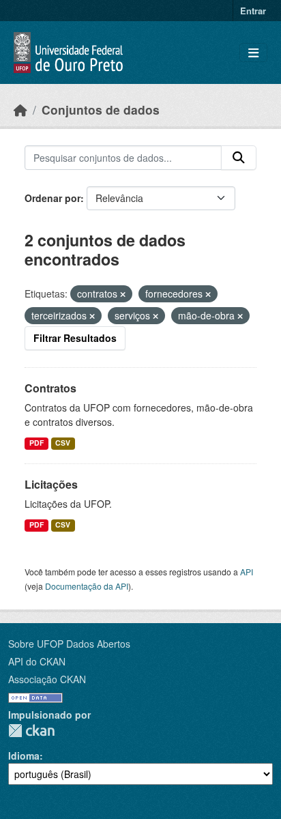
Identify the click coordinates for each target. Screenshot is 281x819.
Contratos (50, 388)
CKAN (31, 730)
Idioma (24, 755)
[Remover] (122, 294)
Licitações (51, 484)
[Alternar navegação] (253, 53)
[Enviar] (238, 157)
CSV (62, 442)
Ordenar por (52, 198)
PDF (36, 442)
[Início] (20, 109)
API (246, 571)
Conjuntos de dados (101, 109)
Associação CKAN (47, 679)
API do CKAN (36, 661)
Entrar (253, 10)
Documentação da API (86, 586)
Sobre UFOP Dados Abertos (69, 643)
